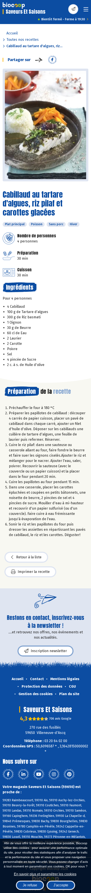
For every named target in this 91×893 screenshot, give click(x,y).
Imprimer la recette (34, 572)
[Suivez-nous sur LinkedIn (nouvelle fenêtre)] (23, 774)
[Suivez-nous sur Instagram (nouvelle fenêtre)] (53, 774)
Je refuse (30, 885)
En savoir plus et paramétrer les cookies (45, 874)
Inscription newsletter (49, 651)
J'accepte (60, 885)
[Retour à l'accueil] (14, 5)
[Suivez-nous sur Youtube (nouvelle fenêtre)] (38, 774)
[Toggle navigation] (85, 10)
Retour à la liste (29, 557)
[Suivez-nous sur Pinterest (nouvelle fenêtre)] (69, 774)
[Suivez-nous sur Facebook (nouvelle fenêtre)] (8, 774)
